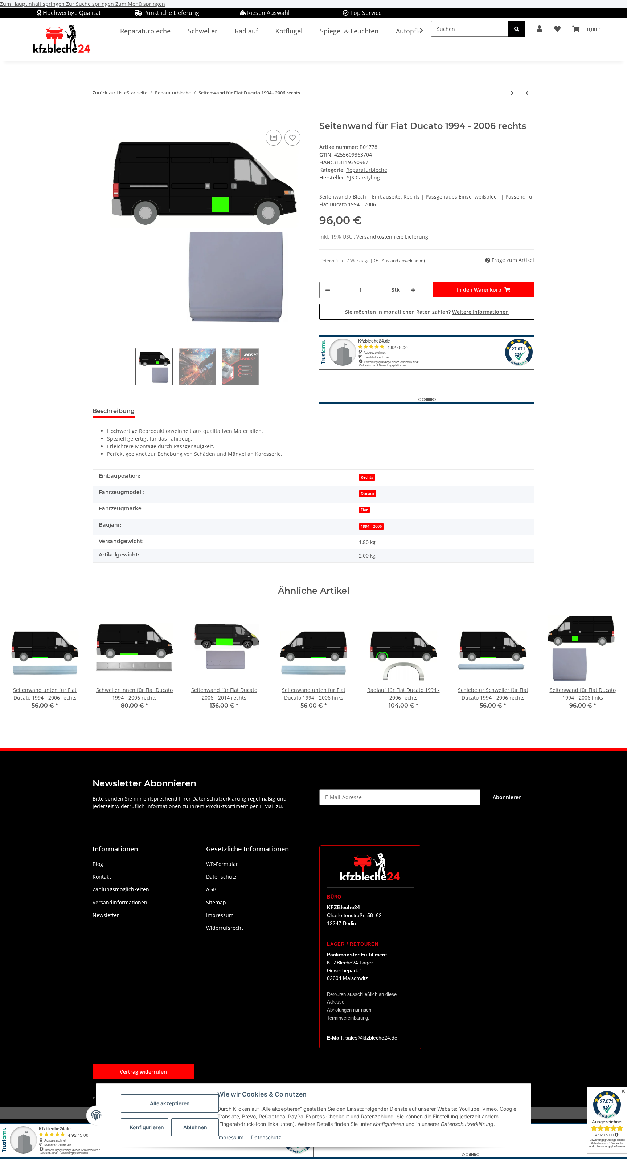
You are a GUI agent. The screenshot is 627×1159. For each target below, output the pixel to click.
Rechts (367, 477)
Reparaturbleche (366, 169)
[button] (539, 28)
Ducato (367, 493)
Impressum (230, 1137)
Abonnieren (507, 797)
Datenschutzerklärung (219, 798)
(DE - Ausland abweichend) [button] (398, 261)
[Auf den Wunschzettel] (292, 138)
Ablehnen (195, 1127)
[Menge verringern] (328, 290)
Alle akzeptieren (170, 1103)
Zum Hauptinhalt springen (33, 3)
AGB (211, 889)
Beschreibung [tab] (114, 411)
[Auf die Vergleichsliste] (274, 138)
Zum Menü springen (140, 3)
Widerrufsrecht (224, 927)
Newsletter (106, 915)
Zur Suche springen (90, 3)
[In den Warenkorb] (98, 117)
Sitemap (216, 902)
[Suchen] (516, 29)
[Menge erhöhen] (413, 290)
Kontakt (102, 876)
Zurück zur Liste (110, 92)
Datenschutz (266, 1137)
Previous (18, 663)
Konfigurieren (147, 1127)
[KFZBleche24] (61, 39)
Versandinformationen (120, 902)
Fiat (364, 509)
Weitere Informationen (480, 311)
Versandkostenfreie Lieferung (392, 236)
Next (609, 663)
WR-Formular (222, 863)
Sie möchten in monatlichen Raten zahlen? (427, 311)
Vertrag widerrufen (143, 1071)
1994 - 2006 (371, 526)
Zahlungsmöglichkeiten (121, 889)
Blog (98, 863)
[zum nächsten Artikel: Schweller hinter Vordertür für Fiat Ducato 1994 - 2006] (512, 93)
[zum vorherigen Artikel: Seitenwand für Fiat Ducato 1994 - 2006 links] (527, 93)
